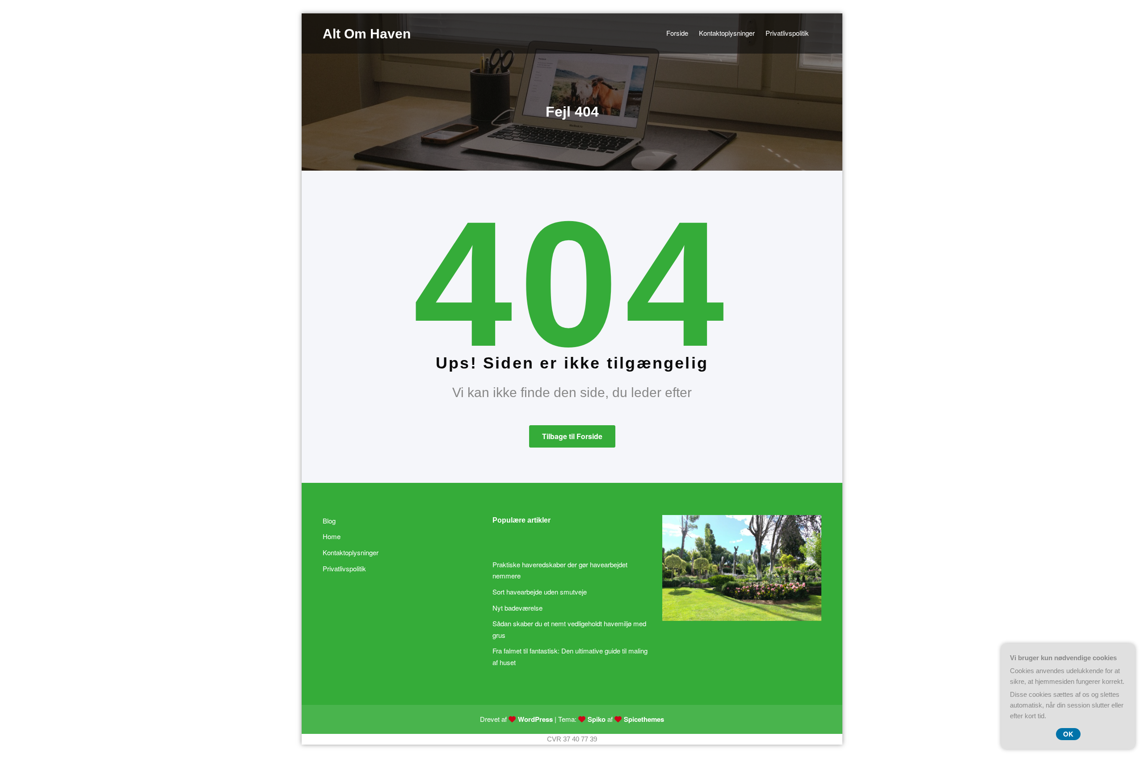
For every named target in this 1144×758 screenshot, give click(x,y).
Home (332, 536)
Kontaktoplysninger (351, 552)
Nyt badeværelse (517, 607)
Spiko (597, 719)
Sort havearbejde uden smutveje (539, 591)
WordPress (535, 719)
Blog (329, 520)
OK (1068, 734)
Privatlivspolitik (344, 568)
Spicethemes (644, 719)
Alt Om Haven (367, 33)
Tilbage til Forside (572, 436)
